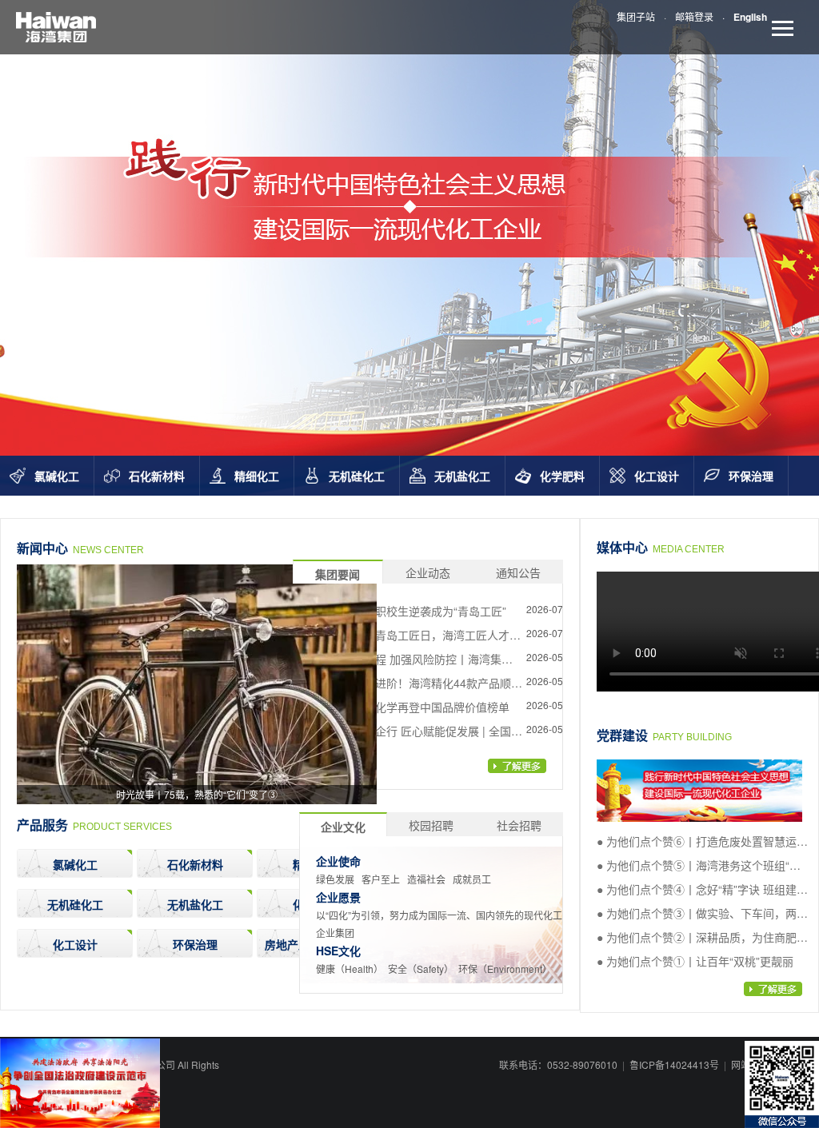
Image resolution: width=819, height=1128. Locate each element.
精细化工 (256, 476)
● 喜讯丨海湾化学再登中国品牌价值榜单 (409, 707)
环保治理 (751, 476)
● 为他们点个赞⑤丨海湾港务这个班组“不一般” (699, 867)
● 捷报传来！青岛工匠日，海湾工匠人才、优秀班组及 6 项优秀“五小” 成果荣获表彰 (415, 637)
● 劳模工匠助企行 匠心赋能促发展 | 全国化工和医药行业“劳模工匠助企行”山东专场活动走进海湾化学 (416, 733)
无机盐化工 (462, 476)
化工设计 (656, 476)
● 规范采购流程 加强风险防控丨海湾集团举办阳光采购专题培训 (411, 661)
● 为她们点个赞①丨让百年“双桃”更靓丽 (695, 961)
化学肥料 (562, 476)
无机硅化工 (357, 476)
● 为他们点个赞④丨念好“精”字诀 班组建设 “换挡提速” (702, 891)
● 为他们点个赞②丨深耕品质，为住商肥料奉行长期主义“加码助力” (702, 939)
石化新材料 (157, 476)
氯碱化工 (56, 476)
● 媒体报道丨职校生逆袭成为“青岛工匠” (408, 611)
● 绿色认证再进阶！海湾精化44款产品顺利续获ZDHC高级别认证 (416, 685)
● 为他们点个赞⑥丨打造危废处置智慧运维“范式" (702, 843)
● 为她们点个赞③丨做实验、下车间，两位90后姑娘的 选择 (702, 915)
